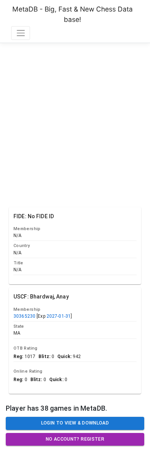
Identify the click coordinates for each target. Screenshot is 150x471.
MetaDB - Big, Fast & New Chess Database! (72, 14)
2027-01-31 (59, 316)
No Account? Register (75, 439)
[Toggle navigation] (20, 33)
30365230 (24, 316)
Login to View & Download (75, 423)
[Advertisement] (75, 123)
